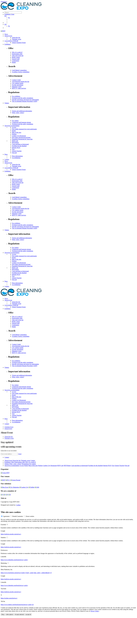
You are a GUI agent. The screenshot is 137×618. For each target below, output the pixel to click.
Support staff (15, 59)
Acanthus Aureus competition (20, 72)
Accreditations (16, 158)
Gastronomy (15, 60)
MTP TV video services (19, 88)
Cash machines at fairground (20, 144)
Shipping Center (17, 86)
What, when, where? (18, 112)
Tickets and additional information (22, 111)
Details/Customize (17, 516)
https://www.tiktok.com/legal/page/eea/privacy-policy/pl (17, 604)
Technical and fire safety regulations (22, 98)
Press (6, 154)
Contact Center (16, 80)
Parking (14, 134)
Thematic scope (16, 39)
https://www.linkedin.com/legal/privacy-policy (14, 560)
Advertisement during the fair (20, 81)
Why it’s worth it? (17, 52)
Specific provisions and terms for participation (25, 99)
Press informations (17, 156)
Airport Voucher (17, 151)
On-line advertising (17, 85)
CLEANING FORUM (11, 41)
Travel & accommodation (11, 125)
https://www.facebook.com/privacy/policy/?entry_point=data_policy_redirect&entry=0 (26, 573)
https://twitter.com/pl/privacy (9, 598)
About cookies (30, 516)
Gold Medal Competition (19, 70)
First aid (14, 152)
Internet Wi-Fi (16, 147)
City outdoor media (17, 83)
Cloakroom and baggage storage (21, 122)
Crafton (18, 505)
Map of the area (16, 132)
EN (5, 16)
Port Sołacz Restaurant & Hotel (21, 137)
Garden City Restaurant (19, 136)
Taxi (13, 149)
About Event (8, 36)
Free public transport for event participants (24, 129)
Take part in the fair (17, 55)
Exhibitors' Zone (9, 14)
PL (9, 17)
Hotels (14, 62)
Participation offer (17, 54)
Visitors (6, 103)
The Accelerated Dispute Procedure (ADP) (24, 101)
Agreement (6, 516)
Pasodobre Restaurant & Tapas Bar (22, 139)
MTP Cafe (15, 141)
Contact (6, 159)
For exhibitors (16, 96)
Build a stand (16, 57)
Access (14, 127)
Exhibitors (7, 44)
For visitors (15, 120)
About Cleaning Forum (19, 42)
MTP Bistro (15, 142)
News (6, 34)
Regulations (25, 464)
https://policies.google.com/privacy (11, 534)
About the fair (16, 37)
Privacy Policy (95, 611)
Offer (12, 462)
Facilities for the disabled (19, 146)
